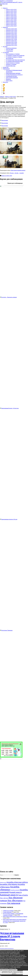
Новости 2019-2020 (11, 17)
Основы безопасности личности (14, 74)
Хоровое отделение (11, 64)
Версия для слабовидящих (15, 183)
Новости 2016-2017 (11, 21)
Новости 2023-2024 (11, 11)
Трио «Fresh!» (23, 895)
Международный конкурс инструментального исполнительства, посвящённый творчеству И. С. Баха (14, 921)
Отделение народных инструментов (15, 60)
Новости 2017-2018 (11, 20)
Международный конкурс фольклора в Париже (15, 916)
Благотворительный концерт (18, 170)
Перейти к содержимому (6, 0)
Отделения (6, 52)
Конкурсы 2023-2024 (11, 30)
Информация (6, 68)
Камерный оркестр (9, 894)
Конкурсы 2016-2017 (11, 40)
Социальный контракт (11, 76)
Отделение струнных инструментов (15, 55)
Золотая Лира (9, 49)
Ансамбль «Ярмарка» (9, 888)
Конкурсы (5, 27)
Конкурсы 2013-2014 (11, 45)
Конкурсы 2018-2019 (11, 37)
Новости (5, 8)
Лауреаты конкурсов (11, 48)
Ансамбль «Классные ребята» (17, 882)
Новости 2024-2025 (11, 9)
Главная (2, 96)
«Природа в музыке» (8, 910)
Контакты (5, 82)
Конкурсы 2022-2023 (11, 31)
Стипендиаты (9, 51)
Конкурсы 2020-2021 (11, 34)
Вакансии (8, 79)
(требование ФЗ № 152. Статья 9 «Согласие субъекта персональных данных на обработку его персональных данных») (14, 972)
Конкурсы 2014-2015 (11, 43)
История (5, 46)
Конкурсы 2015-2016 (11, 42)
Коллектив (5, 67)
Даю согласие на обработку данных (9, 970)
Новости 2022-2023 (11, 12)
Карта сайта (9, 80)
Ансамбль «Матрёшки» (8, 884)
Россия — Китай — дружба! (17, 173)
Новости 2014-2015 (11, 24)
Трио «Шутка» (4, 898)
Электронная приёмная (12, 77)
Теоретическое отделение (13, 63)
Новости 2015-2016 (11, 23)
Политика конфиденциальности (7, 948)
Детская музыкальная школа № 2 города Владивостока (12, 936)
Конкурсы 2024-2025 (11, 28)
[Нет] (0, 975)
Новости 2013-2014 (11, 26)
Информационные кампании (13, 73)
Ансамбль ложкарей (15, 890)
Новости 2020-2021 (11, 15)
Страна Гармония (7, 912)
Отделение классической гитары (14, 61)
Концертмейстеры (10, 65)
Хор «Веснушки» (15, 900)
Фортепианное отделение (13, 54)
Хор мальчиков (13, 903)
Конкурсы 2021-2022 (11, 33)
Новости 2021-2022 (11, 14)
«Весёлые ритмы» (3, 882)
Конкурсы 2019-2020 (11, 36)
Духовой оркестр (15, 892)
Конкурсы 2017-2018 (11, 39)
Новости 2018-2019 (11, 18)
